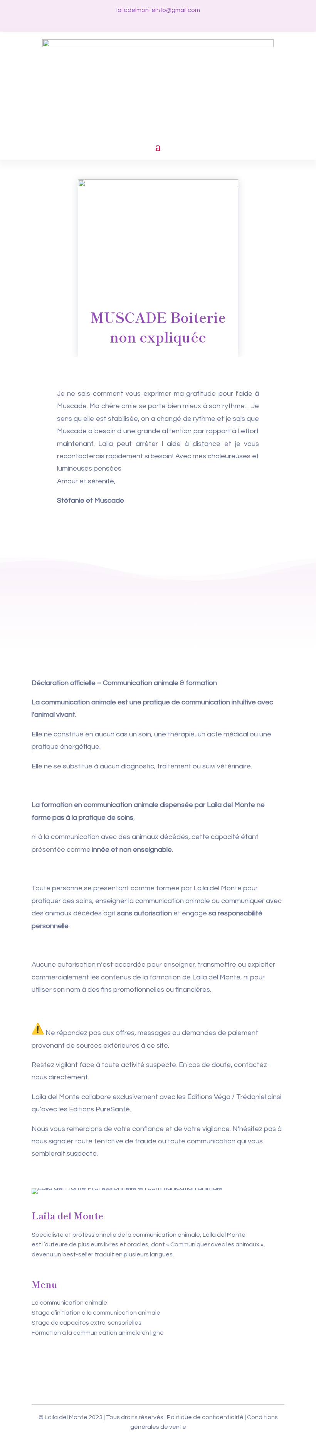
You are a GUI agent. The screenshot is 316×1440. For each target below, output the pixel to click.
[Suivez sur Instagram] (158, 21)
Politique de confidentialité (205, 1417)
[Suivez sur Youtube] (171, 21)
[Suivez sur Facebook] (144, 21)
